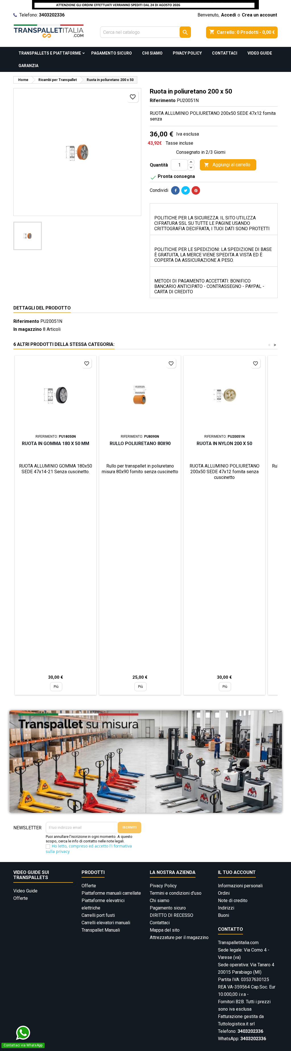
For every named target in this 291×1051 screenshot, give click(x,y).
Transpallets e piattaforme (49, 53)
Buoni (223, 915)
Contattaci (224, 53)
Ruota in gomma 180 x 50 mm (55, 443)
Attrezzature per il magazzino (179, 937)
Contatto (230, 929)
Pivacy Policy (187, 53)
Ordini (224, 893)
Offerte (20, 898)
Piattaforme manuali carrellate (111, 893)
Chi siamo (152, 53)
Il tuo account (237, 872)
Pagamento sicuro (111, 53)
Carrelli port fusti (98, 915)
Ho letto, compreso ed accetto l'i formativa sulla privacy (89, 848)
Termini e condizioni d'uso (175, 893)
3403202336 (52, 15)
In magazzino (27, 329)
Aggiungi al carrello (227, 164)
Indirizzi (226, 908)
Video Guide (260, 53)
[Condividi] (175, 190)
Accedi (228, 15)
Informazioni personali (240, 885)
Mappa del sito (165, 930)
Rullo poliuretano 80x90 (140, 443)
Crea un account (259, 15)
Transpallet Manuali (101, 930)
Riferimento (163, 100)
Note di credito (233, 900)
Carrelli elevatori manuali (106, 922)
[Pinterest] (196, 190)
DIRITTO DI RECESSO (171, 915)
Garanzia (28, 65)
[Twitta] (185, 190)
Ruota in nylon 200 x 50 (224, 443)
